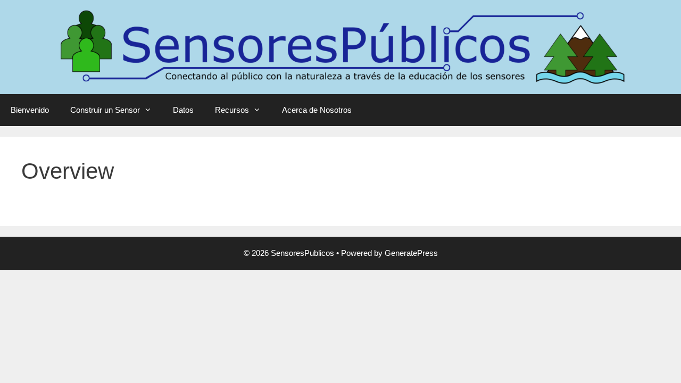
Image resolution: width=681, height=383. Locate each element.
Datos (183, 109)
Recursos (232, 109)
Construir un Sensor (105, 109)
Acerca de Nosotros (317, 109)
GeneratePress (411, 252)
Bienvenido (30, 109)
